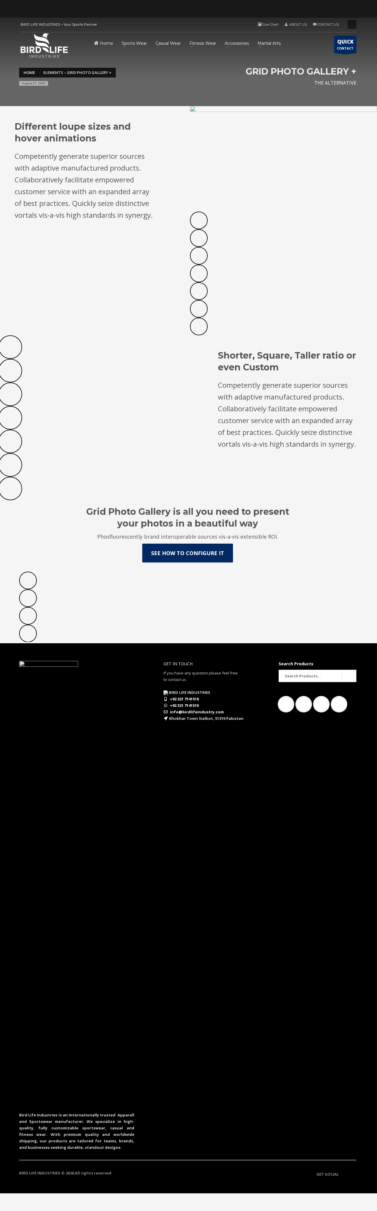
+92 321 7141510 (184, 699)
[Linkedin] (323, 704)
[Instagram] (305, 704)
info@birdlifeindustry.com (197, 712)
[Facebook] (287, 704)
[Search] (349, 676)
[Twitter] (340, 704)
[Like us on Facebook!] (343, 1174)
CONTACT (345, 44)
